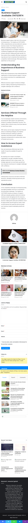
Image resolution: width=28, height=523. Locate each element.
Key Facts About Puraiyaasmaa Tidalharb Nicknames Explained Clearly (20, 469)
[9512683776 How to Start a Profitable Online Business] (5, 105)
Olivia (4, 18)
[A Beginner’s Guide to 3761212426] (21, 447)
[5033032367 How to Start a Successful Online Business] (21, 287)
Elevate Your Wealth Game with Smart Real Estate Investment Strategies (17, 396)
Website (3, 336)
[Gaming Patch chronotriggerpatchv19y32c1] (7, 462)
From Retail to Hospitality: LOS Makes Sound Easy (17, 409)
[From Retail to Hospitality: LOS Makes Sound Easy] (5, 410)
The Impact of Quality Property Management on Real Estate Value (17, 403)
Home (3, 7)
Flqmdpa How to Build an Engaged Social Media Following (7, 279)
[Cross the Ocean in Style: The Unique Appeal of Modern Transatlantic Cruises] (5, 96)
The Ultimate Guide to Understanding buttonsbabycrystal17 (7, 453)
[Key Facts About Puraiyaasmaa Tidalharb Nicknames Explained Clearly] (21, 462)
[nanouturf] (9, 2)
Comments (22, 377)
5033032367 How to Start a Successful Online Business (20, 294)
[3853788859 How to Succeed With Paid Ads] (21, 272)
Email (2, 331)
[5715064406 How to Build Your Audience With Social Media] (7, 287)
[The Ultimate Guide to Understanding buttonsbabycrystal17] (7, 447)
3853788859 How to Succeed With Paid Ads (21, 278)
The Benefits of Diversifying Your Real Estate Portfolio (17, 389)
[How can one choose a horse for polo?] (5, 384)
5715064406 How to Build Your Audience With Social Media (6, 294)
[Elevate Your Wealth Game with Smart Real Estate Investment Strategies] (5, 396)
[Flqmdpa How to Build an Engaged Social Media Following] (7, 272)
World (7, 7)
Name (3, 325)
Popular (4, 377)
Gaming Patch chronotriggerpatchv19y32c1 (7, 468)
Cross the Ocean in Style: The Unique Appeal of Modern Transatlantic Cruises (17, 96)
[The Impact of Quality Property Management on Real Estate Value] (5, 403)
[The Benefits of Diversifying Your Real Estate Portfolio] (5, 390)
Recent (13, 377)
